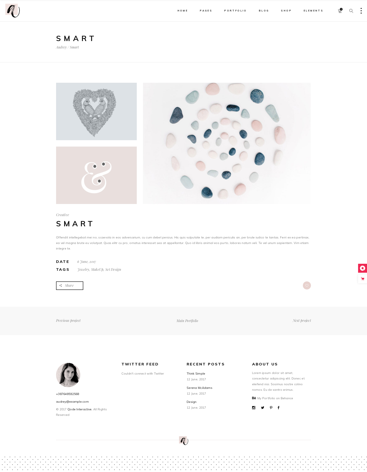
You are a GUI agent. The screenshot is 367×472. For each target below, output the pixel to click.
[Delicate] (96, 111)
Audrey (61, 47)
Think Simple (196, 373)
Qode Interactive (79, 409)
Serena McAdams (199, 388)
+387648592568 (67, 394)
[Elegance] (96, 175)
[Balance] (227, 143)
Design (192, 402)
